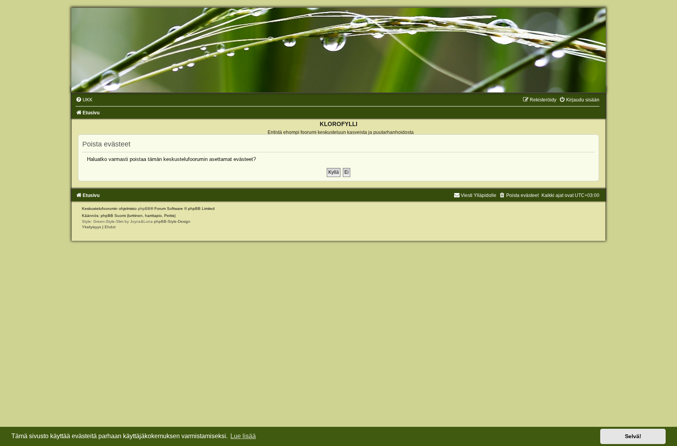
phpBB (144, 208)
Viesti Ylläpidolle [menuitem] (478, 195)
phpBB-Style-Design (172, 221)
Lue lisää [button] (243, 436)
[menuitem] (84, 100)
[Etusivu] (338, 50)
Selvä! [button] (633, 436)
